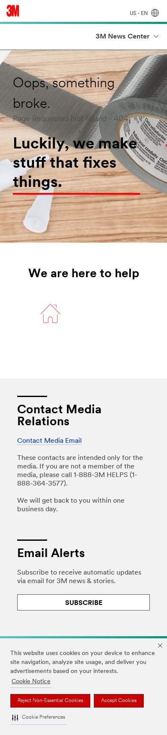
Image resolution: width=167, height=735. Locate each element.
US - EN (139, 13)
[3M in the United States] (12, 10)
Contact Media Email (49, 441)
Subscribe (83, 603)
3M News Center (122, 36)
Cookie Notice (31, 682)
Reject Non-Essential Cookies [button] (50, 700)
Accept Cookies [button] (119, 700)
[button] (38, 718)
